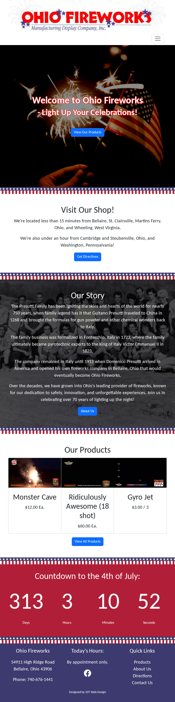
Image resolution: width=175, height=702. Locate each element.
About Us (87, 411)
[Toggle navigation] (157, 38)
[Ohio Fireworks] (87, 16)
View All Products (87, 541)
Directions (142, 676)
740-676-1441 (40, 680)
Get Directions (87, 257)
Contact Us (142, 683)
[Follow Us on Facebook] (87, 673)
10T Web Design (95, 692)
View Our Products (87, 132)
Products (142, 662)
